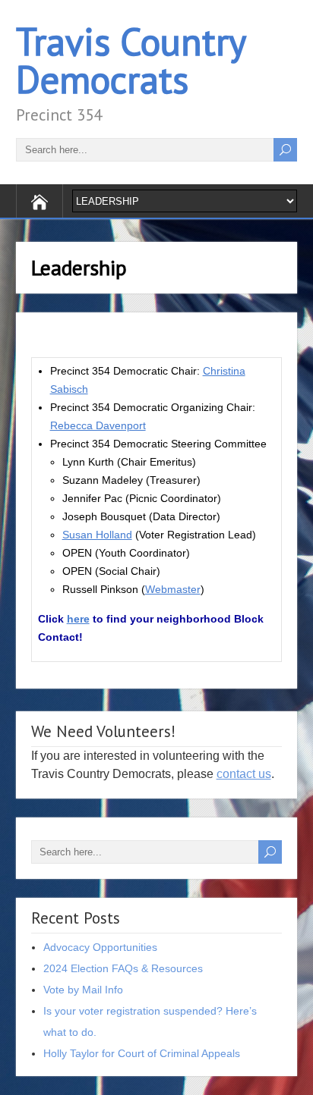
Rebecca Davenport (98, 425)
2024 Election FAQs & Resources (123, 968)
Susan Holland (97, 535)
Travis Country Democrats (130, 60)
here (78, 619)
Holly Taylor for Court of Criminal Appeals (141, 1053)
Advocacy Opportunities (100, 947)
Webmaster (173, 589)
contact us (244, 773)
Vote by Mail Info (83, 990)
